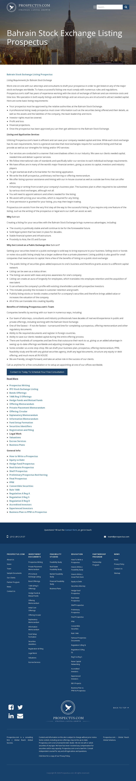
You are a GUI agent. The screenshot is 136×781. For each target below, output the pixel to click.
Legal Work (32, 653)
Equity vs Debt (76, 581)
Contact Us (11, 591)
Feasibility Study (56, 562)
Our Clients (11, 578)
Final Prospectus (77, 617)
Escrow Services (34, 662)
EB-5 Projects (76, 683)
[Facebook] (11, 707)
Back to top (120, 708)
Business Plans (55, 588)
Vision (9, 564)
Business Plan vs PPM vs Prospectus (28, 512)
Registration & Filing (35, 649)
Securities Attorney (78, 586)
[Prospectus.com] (28, 8)
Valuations (32, 658)
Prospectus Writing (35, 562)
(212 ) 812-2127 (17, 536)
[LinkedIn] (11, 716)
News (9, 587)
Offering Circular (34, 615)
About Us (10, 560)
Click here (42, 756)
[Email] (20, 716)
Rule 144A (75, 633)
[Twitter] (20, 707)
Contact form (71, 529)
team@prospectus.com (118, 536)
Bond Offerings (34, 581)
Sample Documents (14, 573)
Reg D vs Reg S (76, 657)
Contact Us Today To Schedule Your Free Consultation (37, 372)
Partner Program (13, 582)
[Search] (126, 7)
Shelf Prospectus (77, 605)
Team (9, 569)
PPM (72, 621)
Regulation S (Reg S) (78, 645)
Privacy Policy (119, 564)
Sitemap (117, 573)
